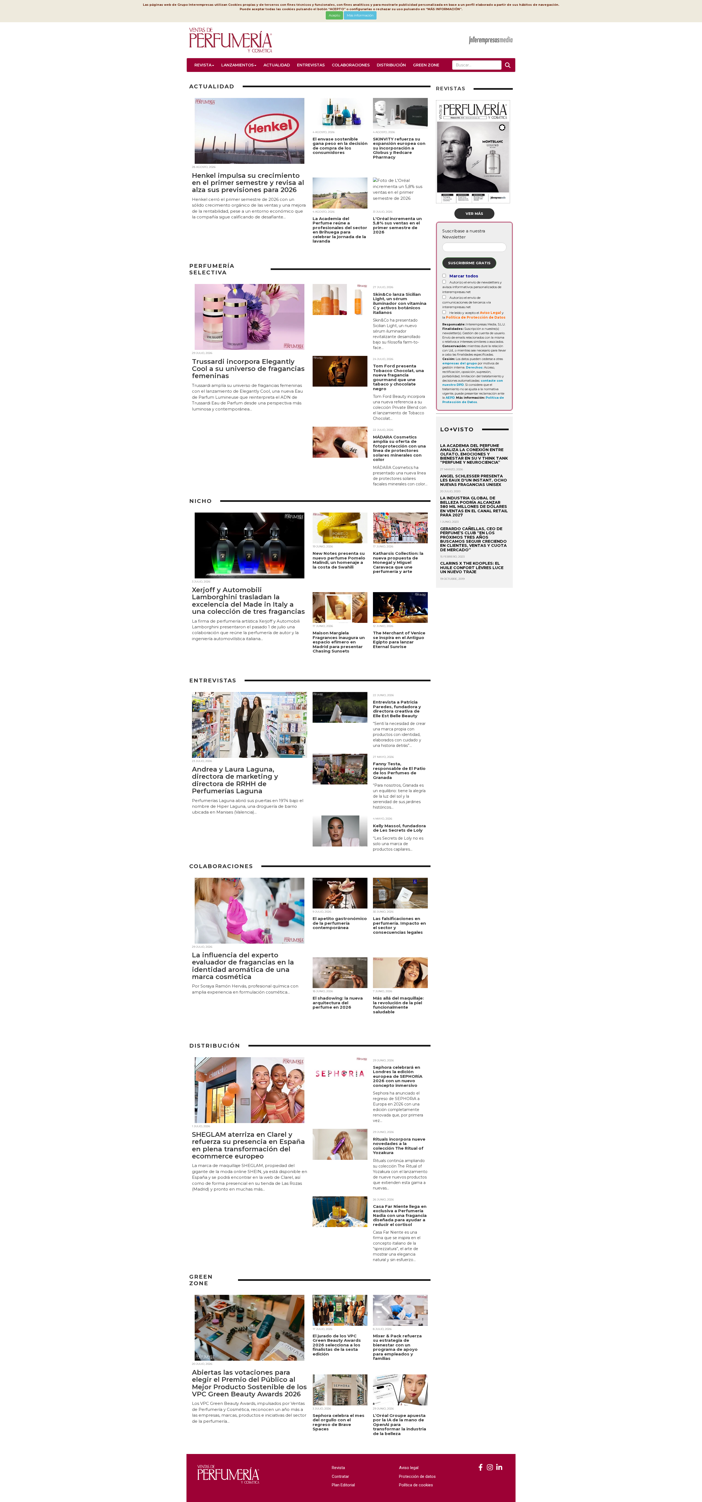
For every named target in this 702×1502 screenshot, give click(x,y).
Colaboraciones (351, 65)
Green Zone (426, 65)
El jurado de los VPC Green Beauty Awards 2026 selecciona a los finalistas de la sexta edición (337, 1345)
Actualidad (277, 65)
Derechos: (474, 367)
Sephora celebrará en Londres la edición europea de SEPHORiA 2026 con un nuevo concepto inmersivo (397, 1076)
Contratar (340, 1476)
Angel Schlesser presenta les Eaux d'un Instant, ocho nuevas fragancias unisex (473, 480)
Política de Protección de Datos (475, 317)
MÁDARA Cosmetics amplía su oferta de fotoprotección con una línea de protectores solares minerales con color (399, 448)
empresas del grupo (459, 363)
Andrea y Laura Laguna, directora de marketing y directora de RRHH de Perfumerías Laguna (235, 780)
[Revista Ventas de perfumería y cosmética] (480, 1467)
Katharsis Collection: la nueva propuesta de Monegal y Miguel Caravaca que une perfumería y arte (398, 562)
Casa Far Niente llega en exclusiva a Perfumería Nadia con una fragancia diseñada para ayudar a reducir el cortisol (400, 1215)
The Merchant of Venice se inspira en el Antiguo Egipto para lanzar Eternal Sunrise (399, 639)
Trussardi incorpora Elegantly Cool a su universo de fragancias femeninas (248, 369)
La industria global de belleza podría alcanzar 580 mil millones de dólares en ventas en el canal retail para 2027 (474, 506)
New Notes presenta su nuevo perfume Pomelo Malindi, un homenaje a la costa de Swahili (339, 560)
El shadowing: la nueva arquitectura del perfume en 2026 (338, 1002)
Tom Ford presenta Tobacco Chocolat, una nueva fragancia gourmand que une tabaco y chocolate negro (398, 377)
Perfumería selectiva (211, 269)
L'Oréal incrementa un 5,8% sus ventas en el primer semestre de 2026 (397, 225)
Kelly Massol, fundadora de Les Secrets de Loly (399, 828)
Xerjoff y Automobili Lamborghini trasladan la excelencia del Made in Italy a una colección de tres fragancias (248, 600)
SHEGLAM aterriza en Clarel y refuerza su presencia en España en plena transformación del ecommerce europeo (248, 1145)
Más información (360, 15)
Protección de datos (417, 1476)
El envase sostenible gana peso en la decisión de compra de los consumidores (340, 145)
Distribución (391, 65)
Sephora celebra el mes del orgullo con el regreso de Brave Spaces (338, 1422)
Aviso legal (408, 1467)
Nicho (200, 501)
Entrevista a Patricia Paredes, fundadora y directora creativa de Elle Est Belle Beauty (397, 708)
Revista (202, 65)
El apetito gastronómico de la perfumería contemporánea (340, 923)
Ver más (474, 213)
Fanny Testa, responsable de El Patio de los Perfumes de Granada (399, 770)
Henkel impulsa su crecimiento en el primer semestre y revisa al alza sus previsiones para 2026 (248, 182)
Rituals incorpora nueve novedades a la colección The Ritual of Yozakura (399, 1146)
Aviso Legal (490, 313)
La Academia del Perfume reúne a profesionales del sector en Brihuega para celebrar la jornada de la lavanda (340, 230)
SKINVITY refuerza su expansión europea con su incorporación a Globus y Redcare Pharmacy (399, 148)
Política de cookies (416, 1485)
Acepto (334, 15)
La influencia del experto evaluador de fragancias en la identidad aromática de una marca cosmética (243, 966)
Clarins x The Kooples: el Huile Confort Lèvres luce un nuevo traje (471, 567)
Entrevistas (311, 65)
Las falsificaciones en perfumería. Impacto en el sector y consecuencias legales (399, 925)
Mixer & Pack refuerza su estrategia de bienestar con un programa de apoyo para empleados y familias (397, 1347)
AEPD (450, 398)
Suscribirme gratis (469, 263)
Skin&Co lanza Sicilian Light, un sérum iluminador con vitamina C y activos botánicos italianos (399, 303)
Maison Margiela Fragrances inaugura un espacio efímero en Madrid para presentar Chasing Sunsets (339, 642)
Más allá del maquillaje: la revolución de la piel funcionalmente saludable (398, 1004)
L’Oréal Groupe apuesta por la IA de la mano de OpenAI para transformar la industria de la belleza (399, 1424)
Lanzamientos (237, 65)
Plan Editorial (343, 1485)
